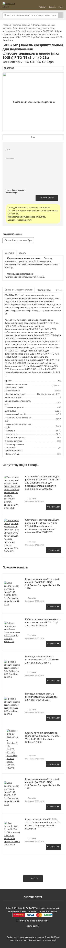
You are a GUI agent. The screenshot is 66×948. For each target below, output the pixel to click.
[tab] (44, 290)
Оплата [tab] (22, 253)
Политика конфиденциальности (32, 920)
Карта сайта (33, 926)
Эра (59, 380)
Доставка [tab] (9, 253)
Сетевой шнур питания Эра (18, 240)
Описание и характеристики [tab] (18, 289)
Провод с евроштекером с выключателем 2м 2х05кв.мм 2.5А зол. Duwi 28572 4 (41, 696)
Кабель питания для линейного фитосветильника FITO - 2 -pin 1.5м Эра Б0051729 (42, 622)
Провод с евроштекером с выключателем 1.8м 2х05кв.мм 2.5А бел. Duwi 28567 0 (42, 659)
